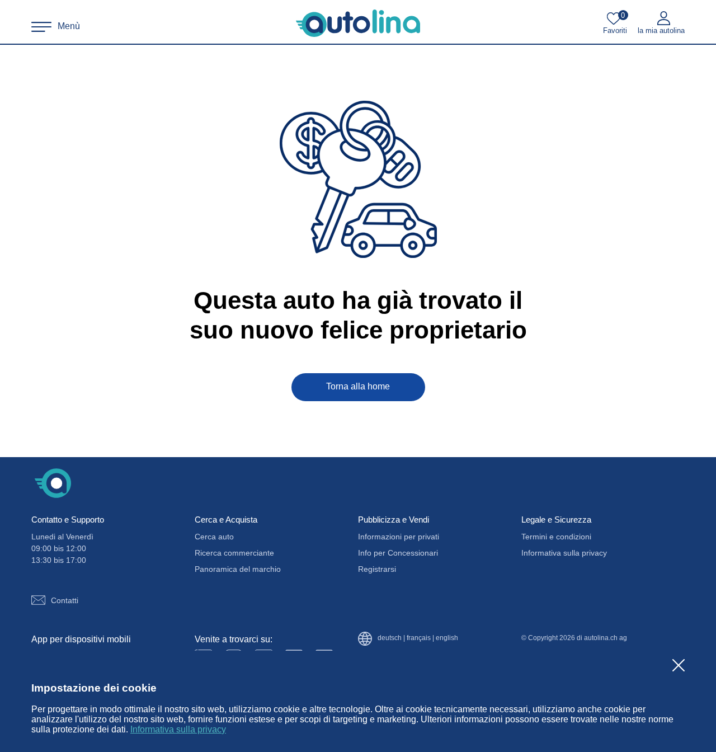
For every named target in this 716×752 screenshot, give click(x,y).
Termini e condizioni (556, 536)
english (447, 638)
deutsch (390, 638)
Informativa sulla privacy (178, 729)
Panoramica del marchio (238, 569)
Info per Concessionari (398, 552)
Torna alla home (358, 386)
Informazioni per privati (398, 536)
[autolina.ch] (358, 23)
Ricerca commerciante (234, 552)
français (419, 638)
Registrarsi (377, 569)
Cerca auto (214, 536)
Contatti (64, 600)
